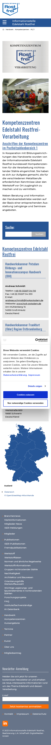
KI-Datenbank (11, 609)
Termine (8, 629)
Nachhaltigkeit (12, 573)
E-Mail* (5, 695)
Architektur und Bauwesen (18, 577)
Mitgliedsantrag (12, 653)
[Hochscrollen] (46, 740)
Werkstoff (9, 553)
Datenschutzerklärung (15, 375)
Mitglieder (9, 533)
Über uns (9, 647)
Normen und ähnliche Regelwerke (22, 561)
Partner (8, 635)
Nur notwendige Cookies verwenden (25, 403)
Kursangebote (12, 623)
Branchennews (12, 516)
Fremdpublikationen (15, 547)
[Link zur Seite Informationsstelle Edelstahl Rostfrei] (3, 30)
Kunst (7, 641)
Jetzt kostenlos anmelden (26, 706)
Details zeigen (35, 386)
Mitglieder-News (13, 523)
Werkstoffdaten (12, 557)
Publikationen (11, 539)
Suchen (39, 234)
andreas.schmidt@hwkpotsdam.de (24, 300)
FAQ (6, 601)
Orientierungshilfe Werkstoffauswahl (14, 582)
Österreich (9, 492)
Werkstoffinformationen (17, 565)
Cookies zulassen (25, 395)
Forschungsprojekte (15, 597)
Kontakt (8, 714)
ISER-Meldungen (13, 527)
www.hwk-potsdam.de (28, 303)
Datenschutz (39, 714)
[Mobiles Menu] (4, 22)
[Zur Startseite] (11, 9)
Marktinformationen (15, 520)
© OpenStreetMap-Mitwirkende (19, 495)
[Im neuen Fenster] (5, 723)
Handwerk (9, 615)
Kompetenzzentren (14, 619)
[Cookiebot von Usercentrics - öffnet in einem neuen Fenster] (36, 340)
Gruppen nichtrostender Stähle (21, 569)
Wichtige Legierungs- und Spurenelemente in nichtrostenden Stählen (23, 591)
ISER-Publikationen (14, 543)
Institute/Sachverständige (18, 605)
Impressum (34, 375)
